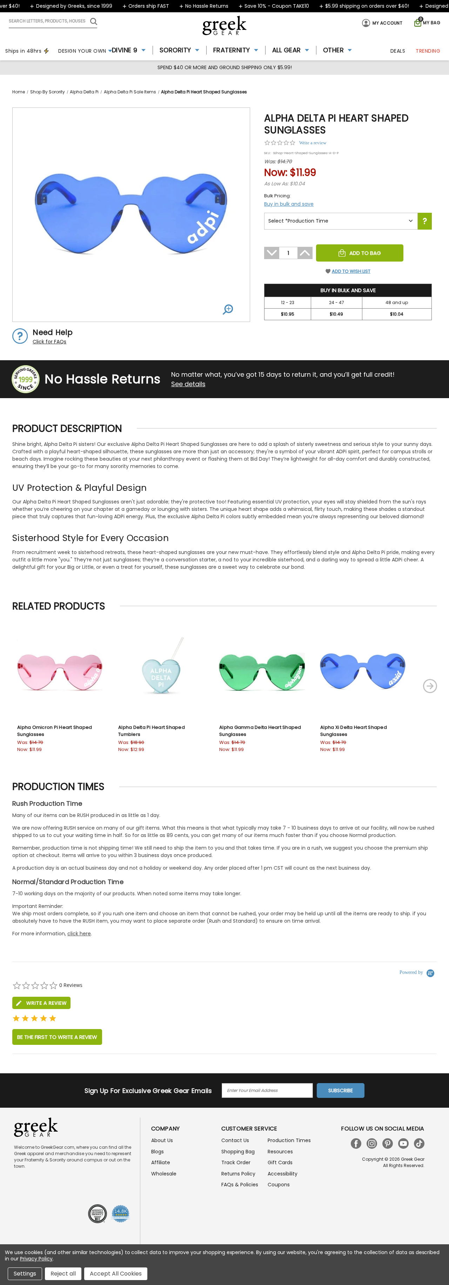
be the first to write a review (57, 1037)
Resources (280, 1151)
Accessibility (282, 1173)
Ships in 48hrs (23, 50)
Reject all (63, 1274)
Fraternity (231, 50)
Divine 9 (125, 50)
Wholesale (163, 1173)
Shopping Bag (238, 1151)
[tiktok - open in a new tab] (419, 1143)
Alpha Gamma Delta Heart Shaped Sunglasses (260, 731)
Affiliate (160, 1162)
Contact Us (235, 1140)
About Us (162, 1140)
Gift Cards (280, 1162)
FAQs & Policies (239, 1184)
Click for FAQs (49, 341)
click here (79, 933)
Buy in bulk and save (289, 203)
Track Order (235, 1162)
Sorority (175, 50)
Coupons (279, 1184)
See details (188, 384)
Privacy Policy (36, 1258)
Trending (428, 50)
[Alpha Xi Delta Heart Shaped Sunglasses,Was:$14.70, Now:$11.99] (362, 671)
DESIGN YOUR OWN (82, 50)
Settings (25, 1274)
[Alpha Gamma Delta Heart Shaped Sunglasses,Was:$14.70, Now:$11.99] (261, 671)
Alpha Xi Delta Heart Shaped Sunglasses (353, 731)
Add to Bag (365, 253)
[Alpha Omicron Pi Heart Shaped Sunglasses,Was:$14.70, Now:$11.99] (59, 671)
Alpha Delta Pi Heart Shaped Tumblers (151, 731)
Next (430, 686)
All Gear (286, 50)
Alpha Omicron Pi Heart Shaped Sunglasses (54, 731)
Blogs (157, 1151)
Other (333, 50)
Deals (398, 50)
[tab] (41, 1003)
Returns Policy (238, 1173)
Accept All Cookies (116, 1274)
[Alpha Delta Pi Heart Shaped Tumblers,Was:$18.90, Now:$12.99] (160, 671)
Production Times (289, 1140)
